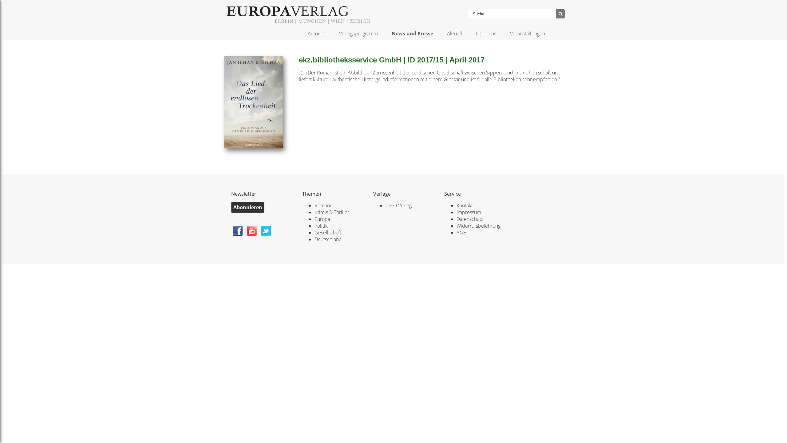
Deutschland (328, 239)
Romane (323, 205)
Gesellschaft (327, 232)
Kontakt (465, 205)
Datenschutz (470, 219)
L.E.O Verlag (399, 205)
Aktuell (454, 33)
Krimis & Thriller (331, 212)
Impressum (469, 212)
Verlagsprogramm (358, 33)
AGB (461, 232)
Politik (321, 225)
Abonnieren (247, 207)
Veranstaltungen (527, 33)
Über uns (486, 33)
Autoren (316, 33)
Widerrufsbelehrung (478, 225)
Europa (322, 219)
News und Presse (412, 33)
